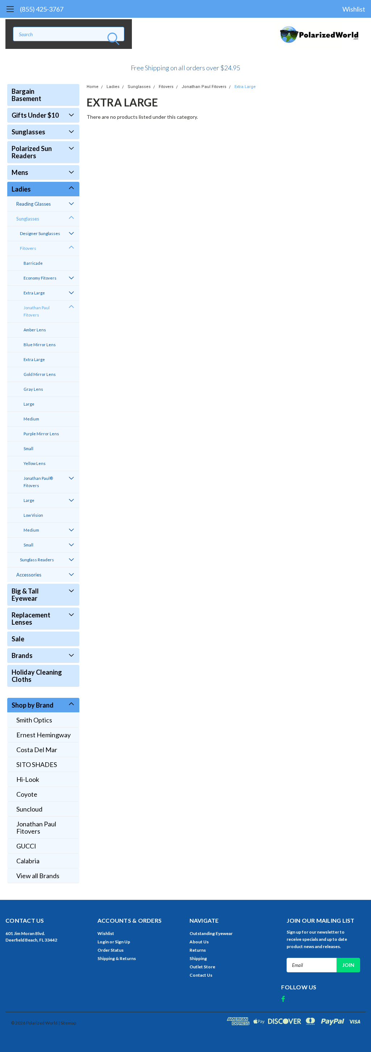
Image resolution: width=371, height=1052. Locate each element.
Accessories (28, 575)
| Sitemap (67, 1023)
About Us (199, 941)
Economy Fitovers (40, 278)
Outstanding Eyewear (211, 933)
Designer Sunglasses (40, 233)
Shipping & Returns (116, 958)
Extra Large (34, 292)
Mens (20, 172)
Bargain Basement (26, 94)
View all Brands (37, 876)
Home (93, 86)
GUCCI (26, 846)
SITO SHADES (36, 764)
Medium (31, 418)
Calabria (27, 861)
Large (29, 404)
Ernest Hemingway (43, 735)
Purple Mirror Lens (41, 433)
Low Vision (33, 515)
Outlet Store (202, 966)
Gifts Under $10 (35, 115)
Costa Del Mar (36, 750)
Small (28, 448)
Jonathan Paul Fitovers (37, 311)
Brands (22, 655)
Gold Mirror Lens (40, 374)
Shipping (198, 958)
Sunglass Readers (37, 559)
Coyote (26, 794)
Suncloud (29, 809)
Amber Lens (35, 329)
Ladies (21, 189)
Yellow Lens (35, 463)
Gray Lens (33, 389)
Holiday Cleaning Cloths (37, 675)
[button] (185, 65)
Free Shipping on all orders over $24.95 (185, 68)
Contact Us (200, 975)
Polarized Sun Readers (32, 152)
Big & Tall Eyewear (25, 594)
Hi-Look (27, 779)
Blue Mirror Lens (40, 344)
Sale (18, 639)
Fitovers (28, 248)
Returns (197, 950)
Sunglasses (28, 132)
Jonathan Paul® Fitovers (38, 482)
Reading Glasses (33, 204)
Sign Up (122, 941)
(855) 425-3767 (41, 9)
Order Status (110, 950)
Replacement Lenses (31, 618)
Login (103, 941)
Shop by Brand (33, 705)
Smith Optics (34, 720)
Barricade (33, 263)
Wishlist (353, 9)
